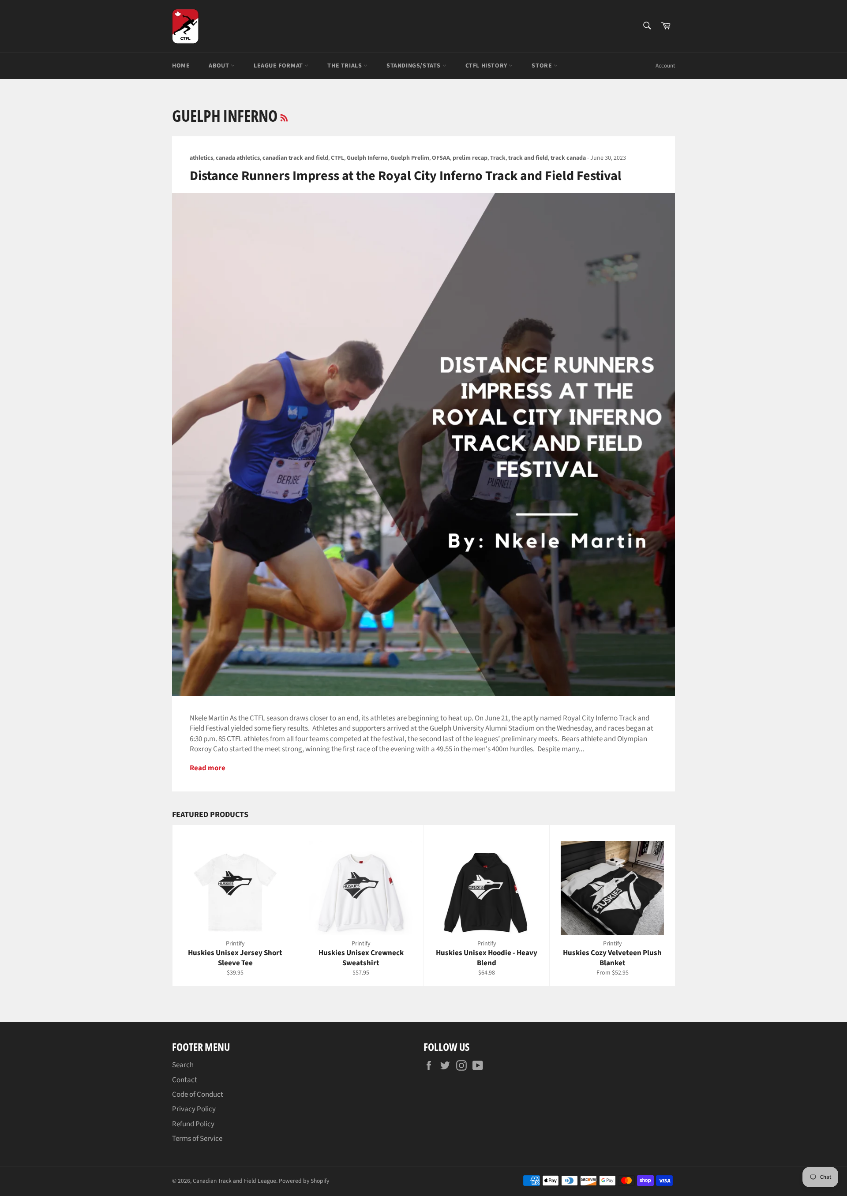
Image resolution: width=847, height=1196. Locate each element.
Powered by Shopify (304, 1181)
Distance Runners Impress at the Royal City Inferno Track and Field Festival (406, 175)
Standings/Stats (414, 65)
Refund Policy (193, 1124)
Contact (184, 1080)
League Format (279, 65)
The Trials (345, 65)
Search (183, 1065)
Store (543, 65)
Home (181, 65)
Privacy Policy (194, 1109)
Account (665, 66)
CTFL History (487, 65)
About (220, 65)
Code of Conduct (197, 1094)
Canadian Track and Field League (234, 1181)
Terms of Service (197, 1138)
